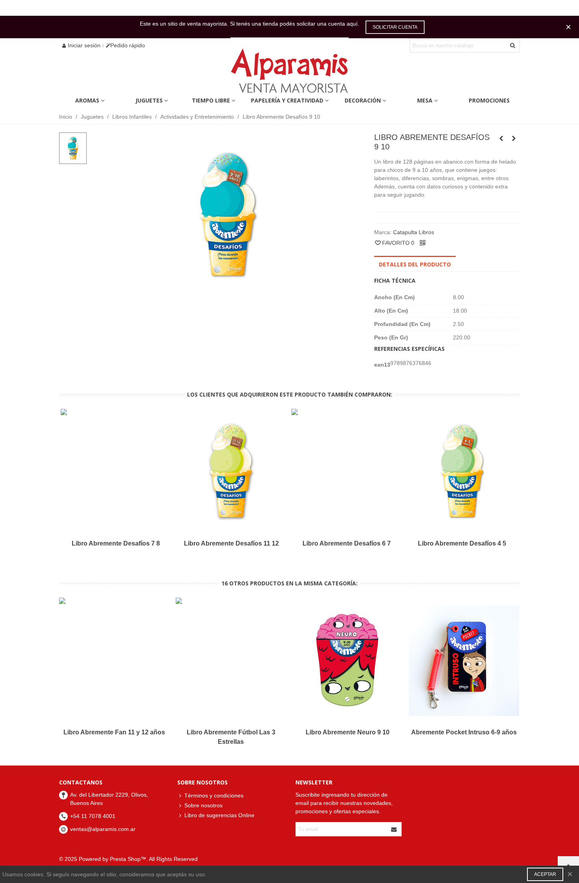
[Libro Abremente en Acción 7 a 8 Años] (514, 138)
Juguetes (149, 100)
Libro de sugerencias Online (219, 815)
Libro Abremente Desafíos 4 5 (462, 543)
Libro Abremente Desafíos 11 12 (231, 543)
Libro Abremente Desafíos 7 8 (116, 543)
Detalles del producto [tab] (415, 264)
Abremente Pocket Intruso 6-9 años (464, 732)
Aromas (87, 100)
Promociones (489, 100)
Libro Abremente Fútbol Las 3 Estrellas (231, 737)
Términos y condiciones (213, 795)
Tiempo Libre (211, 100)
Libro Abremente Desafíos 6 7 (346, 543)
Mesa (424, 100)
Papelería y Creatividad (287, 100)
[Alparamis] (289, 72)
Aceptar (545, 874)
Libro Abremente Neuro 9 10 (348, 732)
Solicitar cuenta (395, 27)
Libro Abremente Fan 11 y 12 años (114, 732)
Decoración (363, 100)
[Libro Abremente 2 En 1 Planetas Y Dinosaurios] (501, 138)
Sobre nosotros (203, 805)
